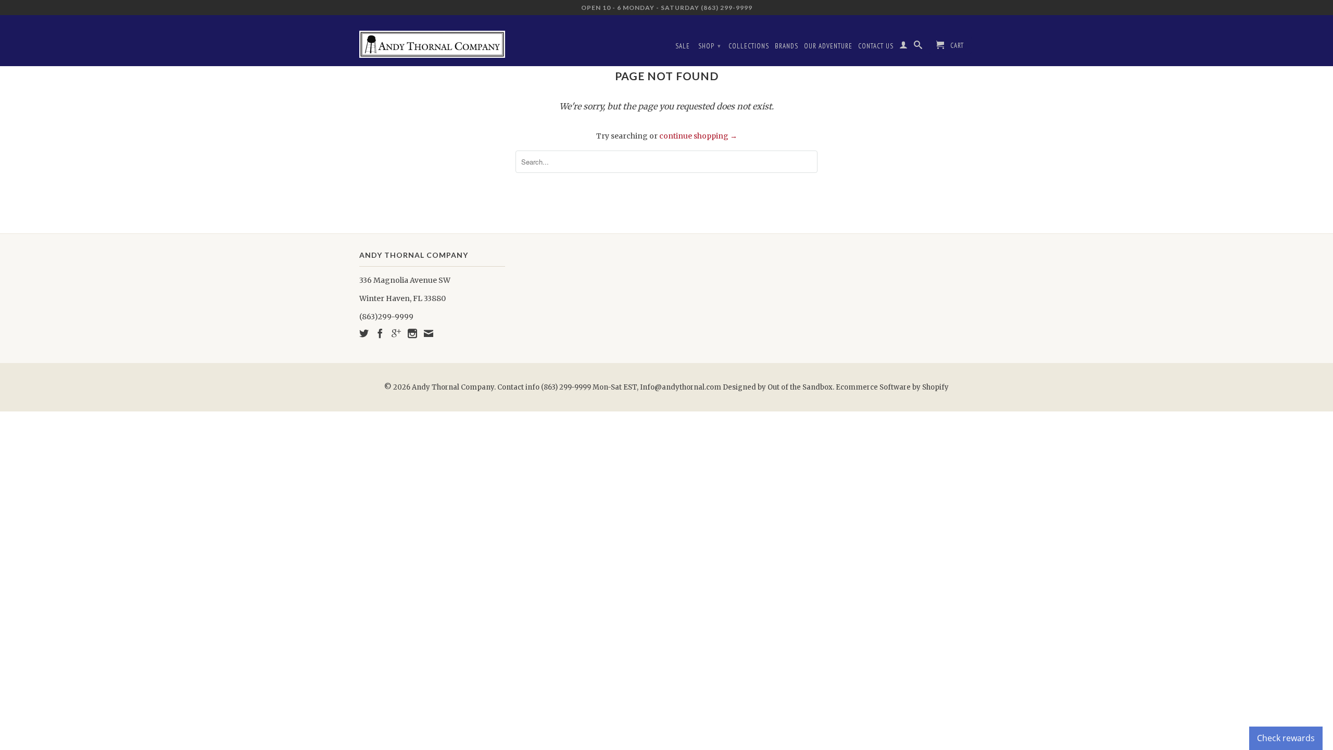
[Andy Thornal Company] (432, 40)
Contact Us (876, 46)
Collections (748, 46)
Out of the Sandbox (800, 387)
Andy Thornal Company (453, 387)
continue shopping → (698, 136)
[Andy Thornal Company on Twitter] (364, 333)
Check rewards (1286, 738)
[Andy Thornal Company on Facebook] (380, 333)
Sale (682, 46)
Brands (786, 46)
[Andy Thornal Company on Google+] (396, 333)
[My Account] (903, 47)
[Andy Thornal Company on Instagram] (412, 333)
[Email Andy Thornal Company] (428, 333)
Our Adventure (828, 46)
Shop (709, 46)
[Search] (918, 47)
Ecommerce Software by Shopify (892, 387)
